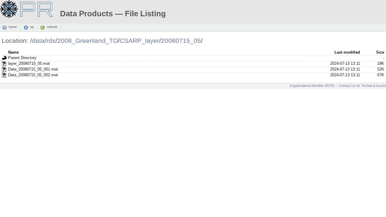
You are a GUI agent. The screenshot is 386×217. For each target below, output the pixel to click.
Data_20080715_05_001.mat (33, 69)
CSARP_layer (139, 40)
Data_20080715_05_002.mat (33, 75)
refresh (52, 27)
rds (50, 40)
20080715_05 (181, 40)
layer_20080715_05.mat (29, 63)
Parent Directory (22, 57)
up (32, 27)
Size (380, 52)
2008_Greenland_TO (87, 40)
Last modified (347, 52)
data (38, 40)
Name (13, 52)
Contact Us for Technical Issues (362, 85)
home (13, 27)
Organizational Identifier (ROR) (312, 85)
